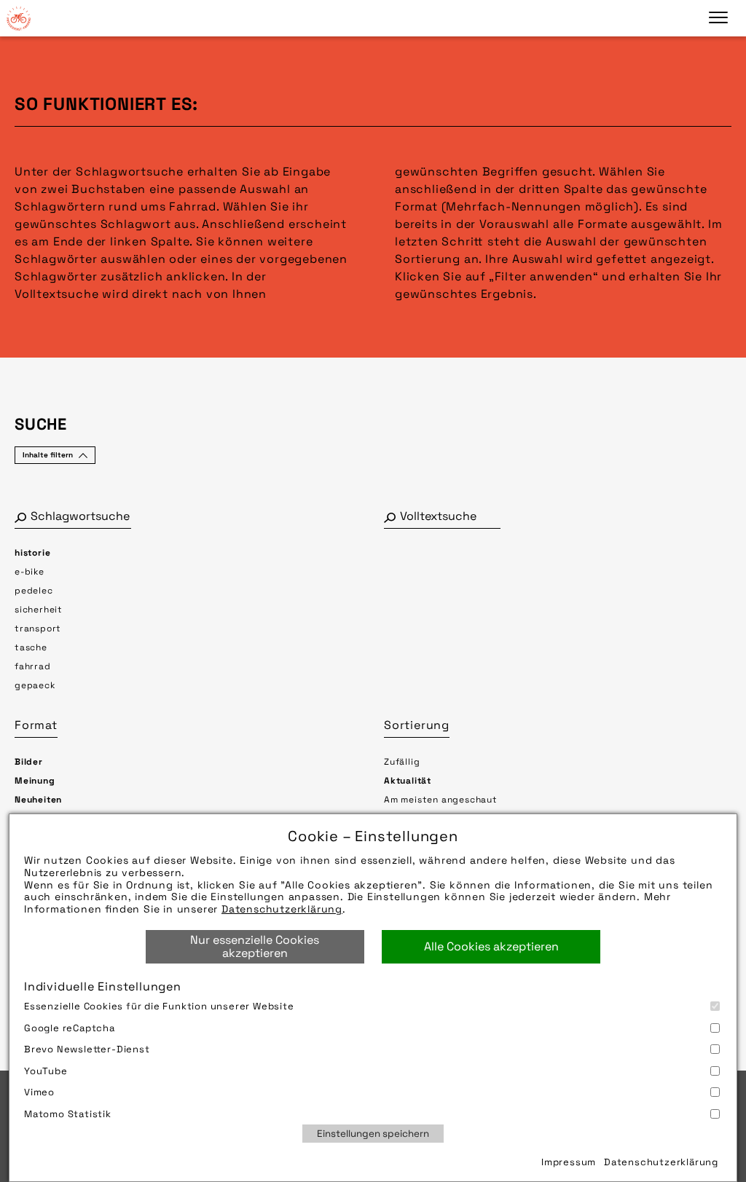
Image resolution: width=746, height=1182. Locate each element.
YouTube (46, 1071)
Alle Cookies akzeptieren (491, 946)
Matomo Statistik (67, 1114)
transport (38, 628)
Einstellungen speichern (373, 1133)
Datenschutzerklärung (281, 908)
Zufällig (402, 762)
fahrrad (33, 666)
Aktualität (407, 781)
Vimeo (39, 1092)
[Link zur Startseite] (18, 18)
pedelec (34, 590)
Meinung (35, 781)
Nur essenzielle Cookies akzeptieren (254, 946)
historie (32, 553)
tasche (31, 647)
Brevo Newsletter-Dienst (87, 1049)
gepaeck (35, 685)
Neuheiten (38, 799)
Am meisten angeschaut (441, 799)
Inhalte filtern (48, 455)
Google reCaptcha (69, 1028)
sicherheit (39, 609)
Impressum (568, 1162)
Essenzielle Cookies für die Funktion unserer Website (159, 1006)
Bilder (29, 762)
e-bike (29, 572)
